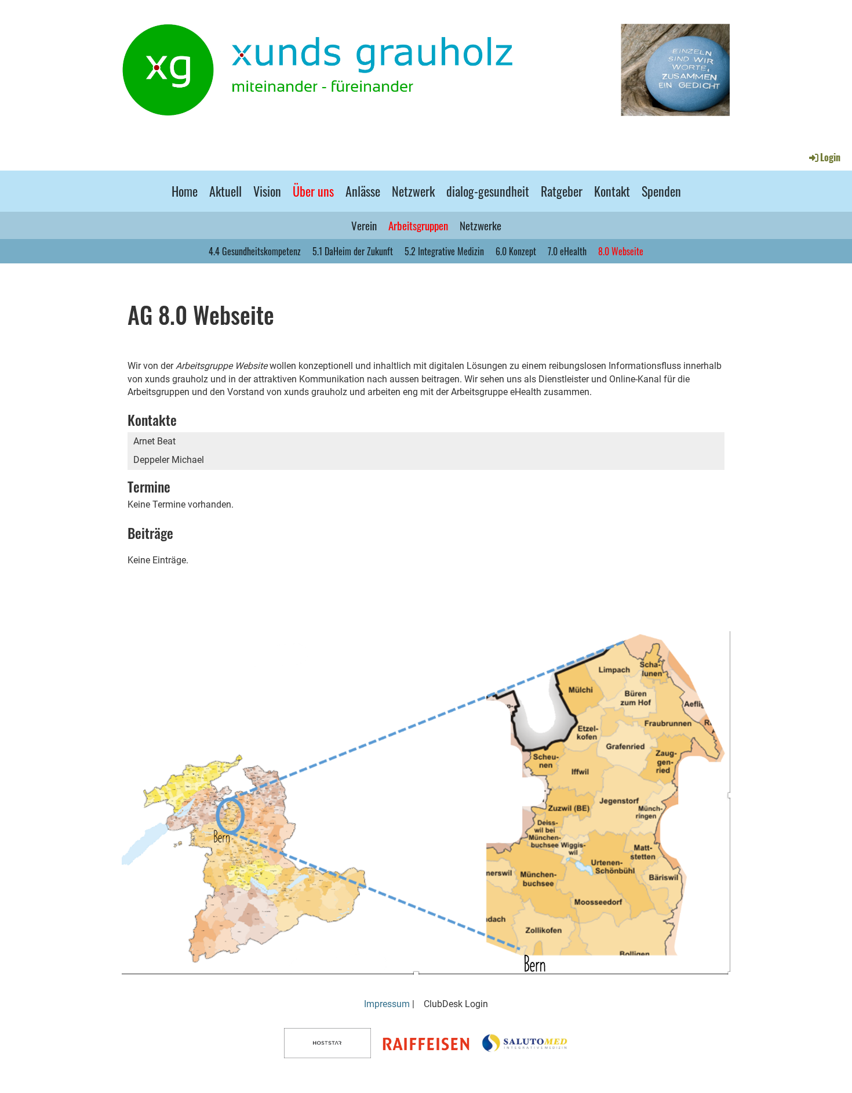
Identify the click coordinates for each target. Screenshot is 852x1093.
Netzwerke (480, 225)
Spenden (661, 191)
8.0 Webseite (620, 251)
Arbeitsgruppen (418, 225)
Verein (364, 225)
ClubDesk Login (456, 1003)
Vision (267, 191)
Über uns (313, 191)
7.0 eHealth (567, 251)
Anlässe (362, 191)
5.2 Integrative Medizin (444, 251)
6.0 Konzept (516, 251)
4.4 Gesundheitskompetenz (255, 251)
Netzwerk (413, 191)
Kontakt (612, 191)
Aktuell (225, 191)
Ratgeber (561, 191)
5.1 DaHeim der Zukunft (352, 251)
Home (185, 191)
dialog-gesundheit (487, 191)
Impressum (387, 1003)
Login (830, 157)
